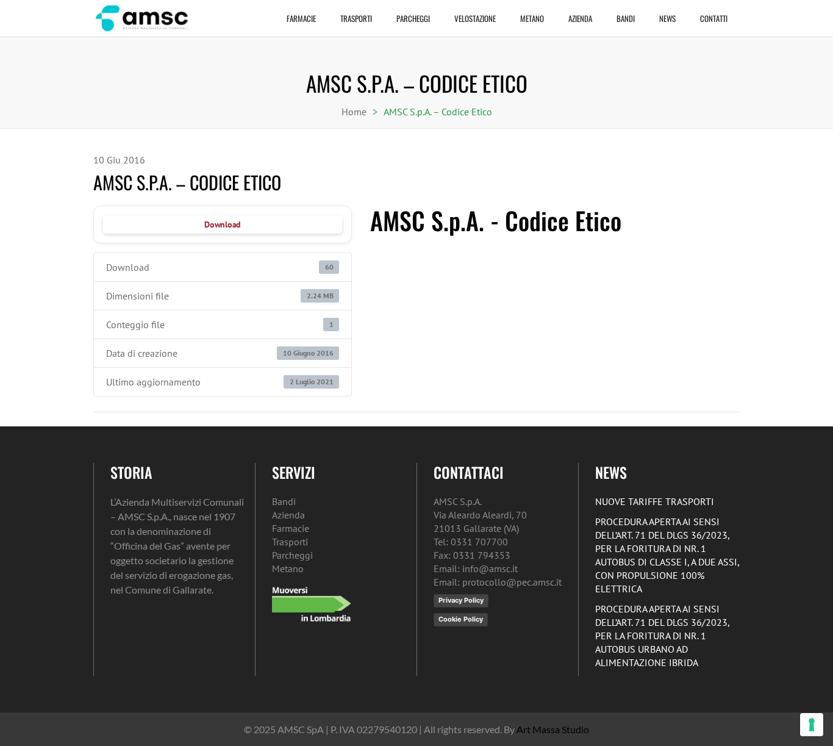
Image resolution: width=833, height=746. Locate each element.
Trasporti (356, 18)
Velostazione (475, 18)
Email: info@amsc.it (476, 568)
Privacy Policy (461, 600)
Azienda (580, 18)
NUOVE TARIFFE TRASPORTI (654, 501)
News (667, 18)
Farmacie (301, 18)
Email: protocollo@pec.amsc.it (498, 582)
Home (353, 112)
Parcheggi (413, 18)
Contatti (714, 18)
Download (222, 224)
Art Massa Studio (553, 729)
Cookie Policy (460, 619)
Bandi (626, 18)
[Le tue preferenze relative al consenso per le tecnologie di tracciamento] (811, 724)
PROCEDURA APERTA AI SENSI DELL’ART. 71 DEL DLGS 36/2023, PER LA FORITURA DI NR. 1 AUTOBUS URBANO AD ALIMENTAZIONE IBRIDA (662, 636)
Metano (532, 18)
